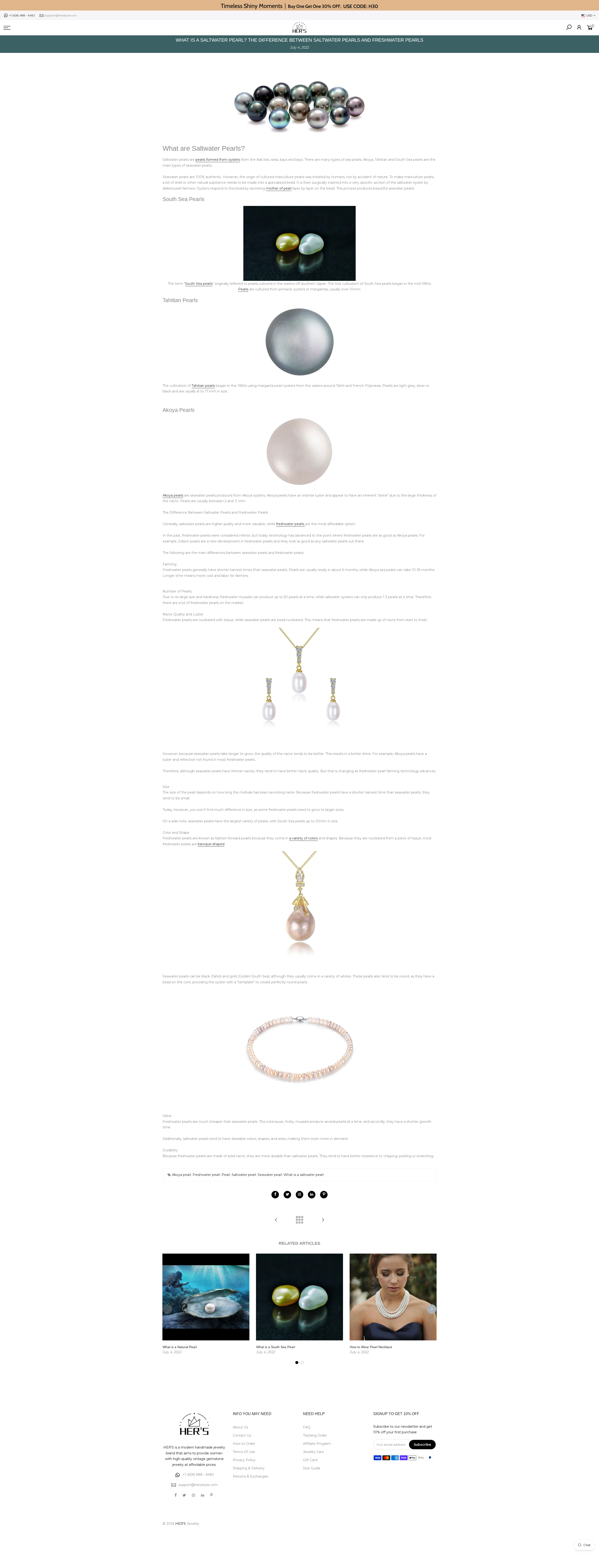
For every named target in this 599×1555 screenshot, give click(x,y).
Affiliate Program (317, 1444)
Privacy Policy (244, 1460)
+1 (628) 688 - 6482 (22, 15)
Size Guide (311, 1468)
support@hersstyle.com (60, 15)
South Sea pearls (198, 284)
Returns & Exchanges (250, 1476)
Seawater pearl (270, 1175)
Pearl (226, 1175)
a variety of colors (303, 838)
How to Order (244, 1444)
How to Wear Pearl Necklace (371, 1347)
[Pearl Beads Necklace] (299, 1045)
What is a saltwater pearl (304, 1175)
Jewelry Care (313, 1452)
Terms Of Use (244, 1452)
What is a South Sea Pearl (275, 1347)
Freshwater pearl (206, 1175)
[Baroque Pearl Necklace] (299, 907)
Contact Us (242, 1435)
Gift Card (310, 1460)
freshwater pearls (290, 524)
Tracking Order (315, 1435)
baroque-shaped (211, 844)
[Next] (431, 1309)
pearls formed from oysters (218, 159)
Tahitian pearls (203, 386)
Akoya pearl (181, 1175)
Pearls (243, 289)
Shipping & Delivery (249, 1468)
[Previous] (167, 1309)
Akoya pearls (173, 495)
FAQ (306, 1427)
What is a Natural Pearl (180, 1347)
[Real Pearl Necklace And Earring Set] (299, 683)
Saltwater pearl (244, 1175)
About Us (240, 1427)
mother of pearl (279, 188)
